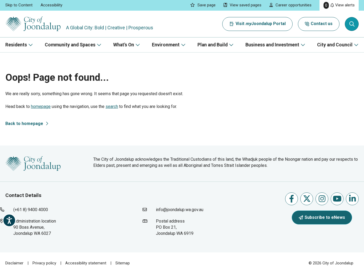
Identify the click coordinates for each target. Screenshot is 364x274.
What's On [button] (123, 44)
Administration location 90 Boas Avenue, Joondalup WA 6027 (43, 227)
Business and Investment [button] (272, 44)
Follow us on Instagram (322, 198)
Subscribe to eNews (325, 217)
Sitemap (122, 263)
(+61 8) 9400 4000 (30, 209)
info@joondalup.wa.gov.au (179, 209)
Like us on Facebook (291, 198)
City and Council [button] (335, 44)
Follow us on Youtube (337, 198)
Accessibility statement (85, 263)
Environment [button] (166, 44)
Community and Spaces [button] (70, 44)
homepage (41, 106)
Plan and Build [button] (212, 44)
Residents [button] (16, 44)
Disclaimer (14, 263)
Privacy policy (44, 263)
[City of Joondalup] (33, 163)
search (112, 106)
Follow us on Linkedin (352, 198)
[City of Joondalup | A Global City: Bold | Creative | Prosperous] (33, 24)
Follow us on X (306, 198)
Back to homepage (24, 123)
